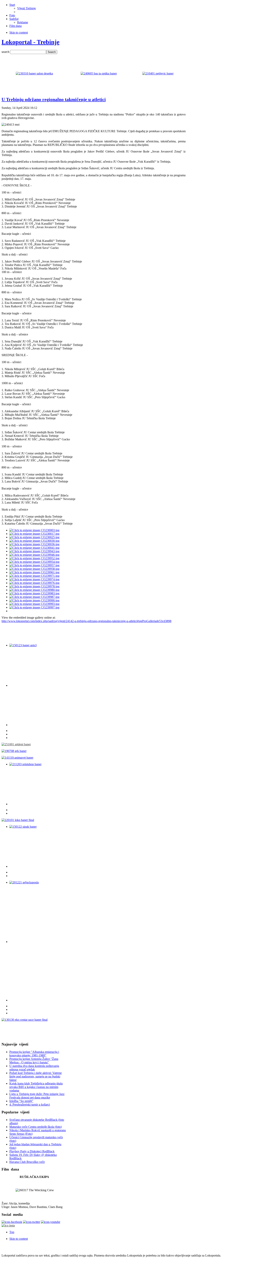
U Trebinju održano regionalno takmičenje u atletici (54, 99)
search (6, 51)
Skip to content (18, 32)
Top (11, 1232)
